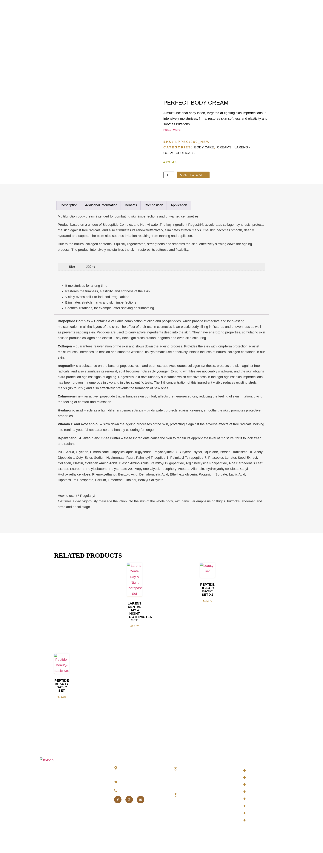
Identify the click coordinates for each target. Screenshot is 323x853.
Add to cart (193, 174)
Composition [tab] (153, 205)
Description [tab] (69, 205)
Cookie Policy (180, 844)
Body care (204, 147)
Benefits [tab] (131, 205)
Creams (224, 147)
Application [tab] (179, 205)
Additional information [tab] (101, 205)
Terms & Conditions (156, 844)
